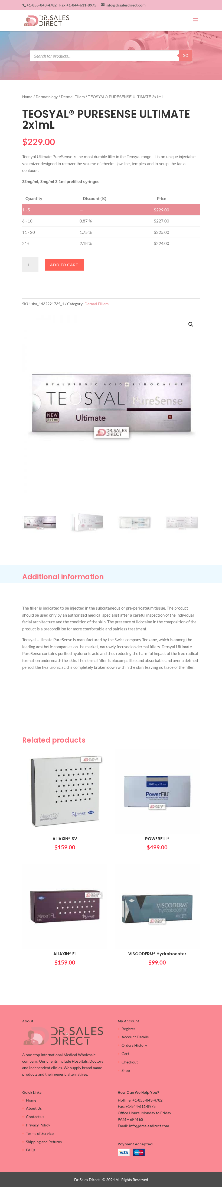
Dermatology (47, 97)
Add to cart (64, 264)
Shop (126, 1070)
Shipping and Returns (44, 1141)
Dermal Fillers (73, 97)
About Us (34, 1108)
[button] (191, 324)
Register (128, 1028)
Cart (125, 1053)
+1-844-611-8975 (81, 5)
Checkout (130, 1062)
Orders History (134, 1045)
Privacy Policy (38, 1125)
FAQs (30, 1150)
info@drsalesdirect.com (149, 1125)
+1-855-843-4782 (42, 5)
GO (185, 55)
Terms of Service (40, 1133)
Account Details (135, 1037)
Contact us (35, 1116)
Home (27, 97)
